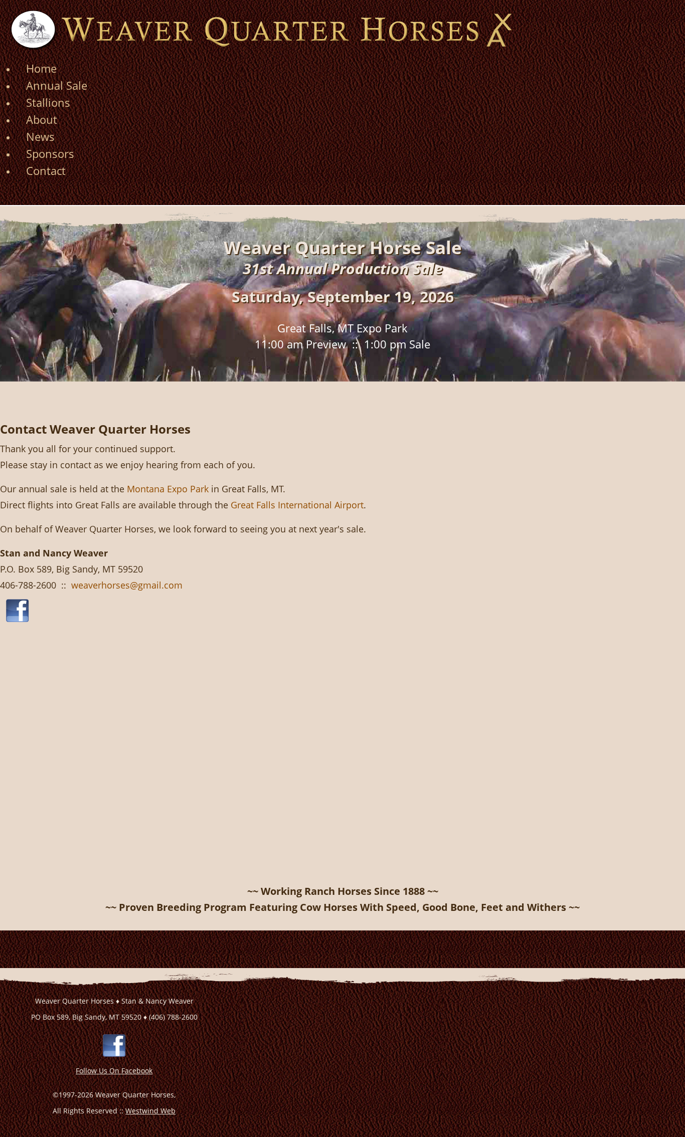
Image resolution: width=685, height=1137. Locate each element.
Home (41, 68)
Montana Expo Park (168, 489)
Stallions (48, 102)
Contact (46, 170)
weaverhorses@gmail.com (127, 585)
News (40, 136)
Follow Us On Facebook (114, 1070)
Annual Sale (56, 85)
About (41, 119)
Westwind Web (150, 1110)
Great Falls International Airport (297, 505)
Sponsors (50, 153)
